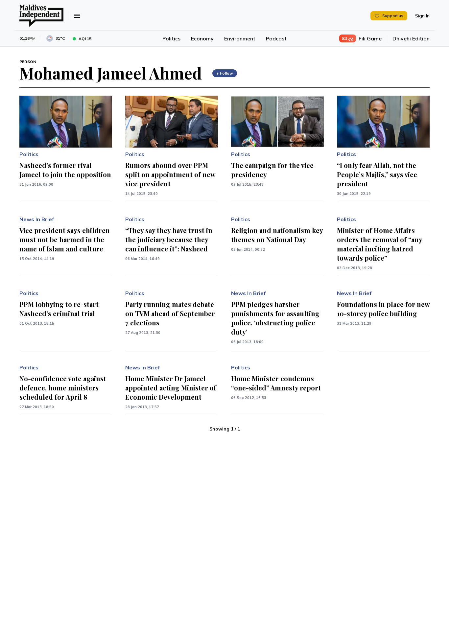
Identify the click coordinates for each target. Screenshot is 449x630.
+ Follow (224, 73)
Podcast (276, 38)
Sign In (422, 16)
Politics (171, 38)
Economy (202, 38)
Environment (239, 38)
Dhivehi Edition (411, 38)
